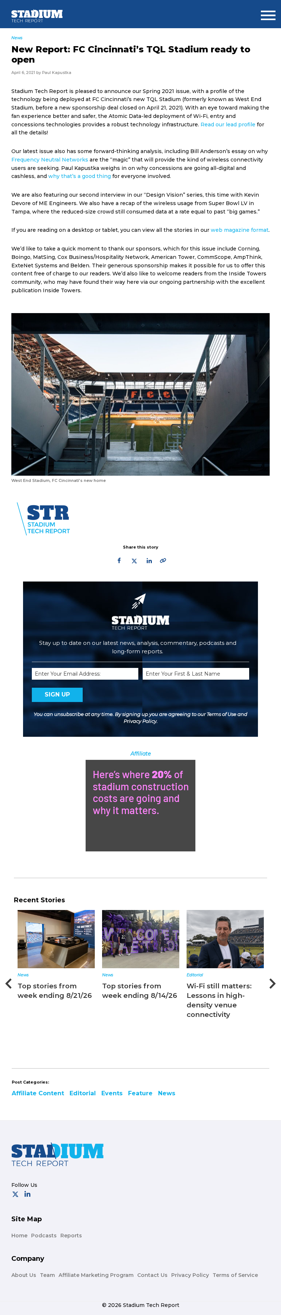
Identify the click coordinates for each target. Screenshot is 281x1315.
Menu (268, 12)
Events (112, 1093)
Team (47, 1275)
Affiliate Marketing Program (96, 1275)
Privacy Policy (140, 721)
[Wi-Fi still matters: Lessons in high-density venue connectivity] (225, 939)
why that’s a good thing (79, 176)
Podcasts (44, 1235)
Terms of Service (235, 1275)
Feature (140, 1093)
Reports (71, 1235)
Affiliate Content (38, 1093)
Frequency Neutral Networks (49, 159)
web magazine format (240, 230)
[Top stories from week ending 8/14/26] (140, 939)
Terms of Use (221, 714)
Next (272, 981)
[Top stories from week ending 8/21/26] (56, 939)
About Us (23, 1275)
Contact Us (152, 1275)
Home (19, 1235)
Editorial (195, 975)
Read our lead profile (228, 124)
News (23, 975)
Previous (8, 981)
